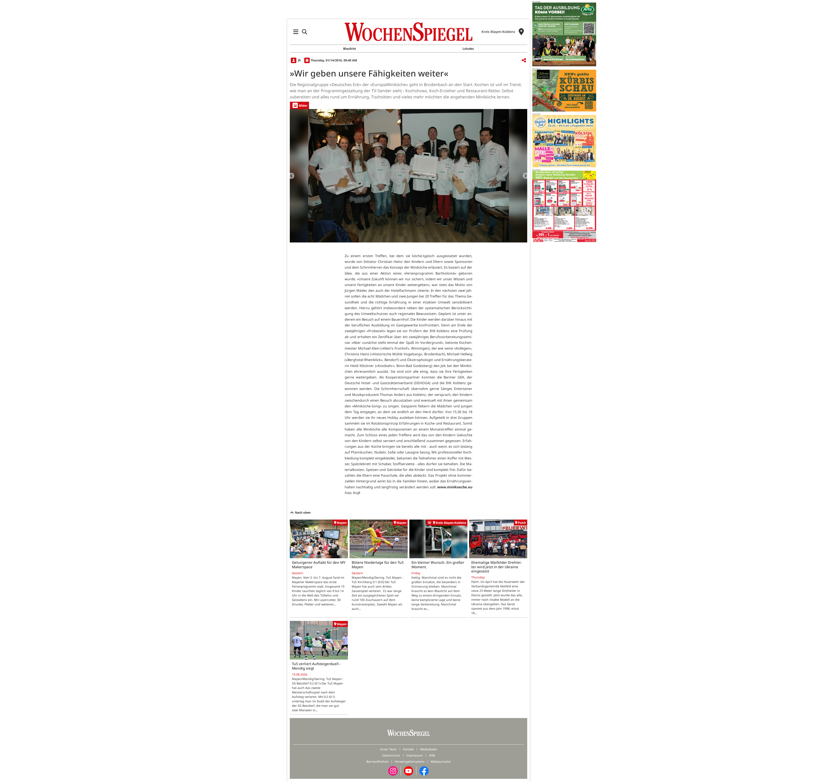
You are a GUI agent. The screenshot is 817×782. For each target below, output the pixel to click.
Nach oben (302, 512)
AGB (432, 755)
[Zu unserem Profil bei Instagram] (393, 771)
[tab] (299, 105)
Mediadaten (428, 749)
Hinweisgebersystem (409, 761)
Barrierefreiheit (377, 761)
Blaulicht (349, 49)
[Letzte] (292, 176)
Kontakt (408, 749)
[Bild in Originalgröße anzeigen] (408, 175)
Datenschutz (391, 755)
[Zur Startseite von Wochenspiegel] (408, 31)
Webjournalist (441, 761)
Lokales (468, 49)
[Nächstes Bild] (525, 176)
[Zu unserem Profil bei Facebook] (424, 771)
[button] (296, 32)
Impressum (414, 755)
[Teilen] (523, 60)
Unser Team (388, 749)
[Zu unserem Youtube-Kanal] (408, 771)
